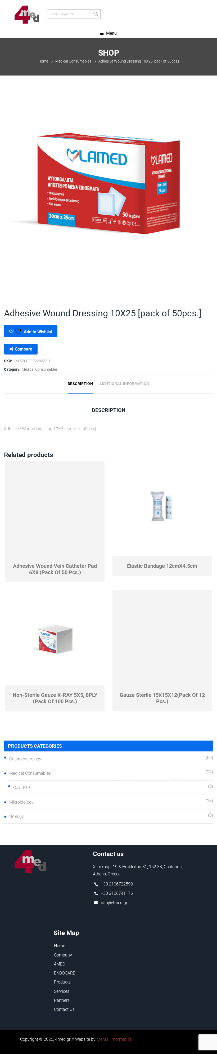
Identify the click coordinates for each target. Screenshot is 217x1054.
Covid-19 (21, 787)
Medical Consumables (73, 61)
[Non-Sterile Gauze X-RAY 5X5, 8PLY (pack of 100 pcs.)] (55, 637)
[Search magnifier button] (95, 14)
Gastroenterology (25, 758)
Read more (80, 552)
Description (80, 384)
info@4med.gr (114, 902)
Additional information (124, 384)
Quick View (30, 552)
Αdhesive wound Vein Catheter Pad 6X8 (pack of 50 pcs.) (55, 569)
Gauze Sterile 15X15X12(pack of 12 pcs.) (162, 698)
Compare (23, 349)
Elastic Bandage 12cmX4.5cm (162, 566)
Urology (16, 816)
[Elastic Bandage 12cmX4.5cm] (162, 508)
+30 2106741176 (117, 893)
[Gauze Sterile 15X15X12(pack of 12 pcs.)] (162, 637)
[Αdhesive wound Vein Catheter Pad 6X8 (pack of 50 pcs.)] (55, 508)
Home (43, 61)
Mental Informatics (114, 1039)
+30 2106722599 (117, 884)
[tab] (80, 384)
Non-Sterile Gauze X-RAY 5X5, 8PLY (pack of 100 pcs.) (55, 698)
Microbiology (21, 802)
